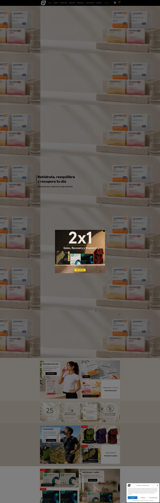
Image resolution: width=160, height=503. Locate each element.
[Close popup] (104, 231)
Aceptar (132, 497)
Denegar (143, 497)
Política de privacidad (144, 500)
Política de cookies (136, 500)
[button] (157, 485)
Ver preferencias (153, 497)
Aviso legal (151, 500)
